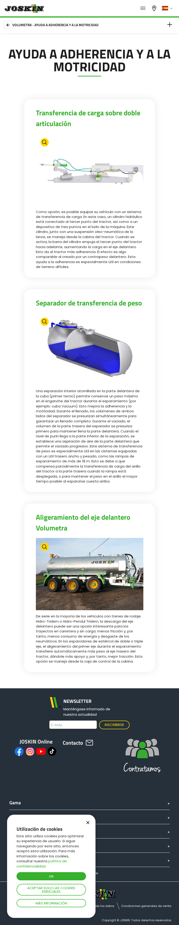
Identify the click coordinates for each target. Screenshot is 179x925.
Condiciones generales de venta (146, 906)
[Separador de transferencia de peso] (89, 349)
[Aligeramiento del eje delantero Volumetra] (89, 574)
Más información (51, 903)
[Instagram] (30, 751)
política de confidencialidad (42, 863)
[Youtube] (41, 751)
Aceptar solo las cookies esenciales (51, 889)
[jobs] (143, 8)
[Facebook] (19, 751)
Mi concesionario (154, 7)
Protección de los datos (96, 906)
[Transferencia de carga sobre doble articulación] (89, 170)
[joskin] (23, 11)
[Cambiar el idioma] (168, 8)
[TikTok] (52, 751)
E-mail (57, 725)
